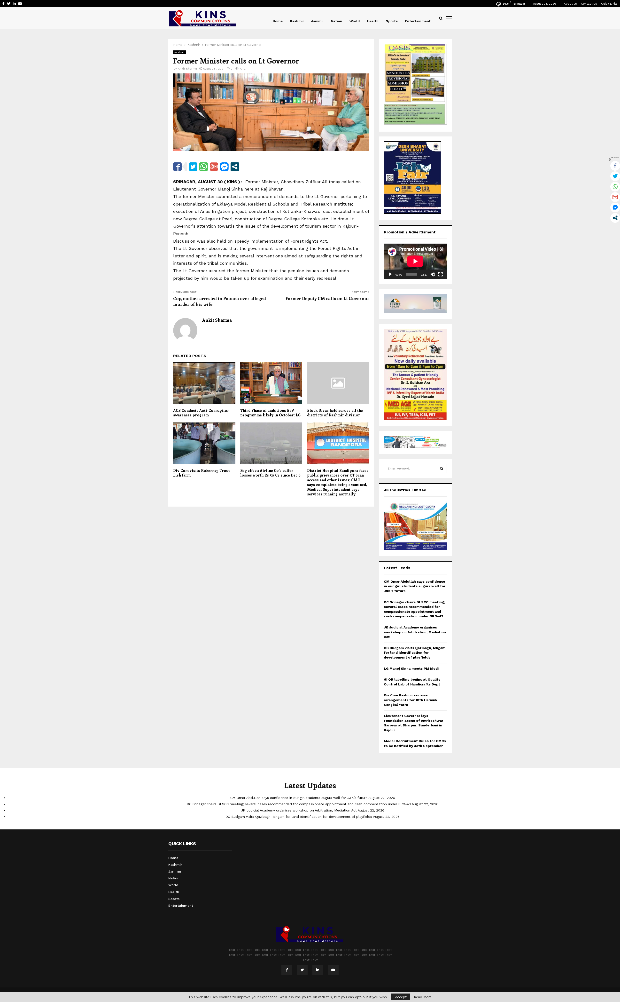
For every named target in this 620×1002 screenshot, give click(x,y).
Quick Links (609, 3)
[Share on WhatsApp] (203, 166)
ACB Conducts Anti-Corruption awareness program (201, 413)
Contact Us (589, 3)
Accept (401, 997)
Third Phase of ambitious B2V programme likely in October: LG (270, 413)
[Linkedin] (317, 970)
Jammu (317, 21)
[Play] (390, 274)
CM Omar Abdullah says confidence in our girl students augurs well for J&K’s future (414, 586)
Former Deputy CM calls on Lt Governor (327, 298)
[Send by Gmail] (214, 166)
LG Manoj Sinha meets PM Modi (411, 668)
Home (278, 21)
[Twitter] (302, 970)
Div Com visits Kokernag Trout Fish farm (201, 473)
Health (373, 21)
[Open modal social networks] (235, 166)
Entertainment (418, 21)
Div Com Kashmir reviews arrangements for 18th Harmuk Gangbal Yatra (410, 700)
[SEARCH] (441, 468)
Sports (392, 21)
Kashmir (297, 21)
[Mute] (432, 274)
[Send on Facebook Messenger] (224, 166)
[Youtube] (333, 970)
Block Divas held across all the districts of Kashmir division (335, 413)
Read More (423, 997)
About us (570, 3)
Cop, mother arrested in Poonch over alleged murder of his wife (219, 301)
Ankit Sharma (187, 68)
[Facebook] (286, 970)
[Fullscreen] (440, 274)
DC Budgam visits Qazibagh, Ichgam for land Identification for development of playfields (414, 652)
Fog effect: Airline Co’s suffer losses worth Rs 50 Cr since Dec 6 (270, 473)
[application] (415, 261)
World (354, 21)
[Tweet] (193, 166)
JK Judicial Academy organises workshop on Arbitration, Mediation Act (415, 632)
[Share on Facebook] (177, 166)
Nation (336, 21)
